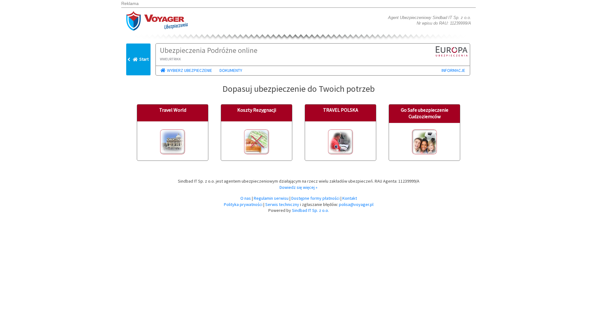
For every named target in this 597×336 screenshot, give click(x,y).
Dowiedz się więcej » (298, 187)
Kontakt (349, 198)
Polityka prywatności (243, 204)
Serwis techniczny (282, 204)
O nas (245, 198)
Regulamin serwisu (271, 198)
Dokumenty (231, 70)
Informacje (453, 70)
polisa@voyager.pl (356, 204)
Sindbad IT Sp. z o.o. (310, 210)
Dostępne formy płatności (315, 198)
